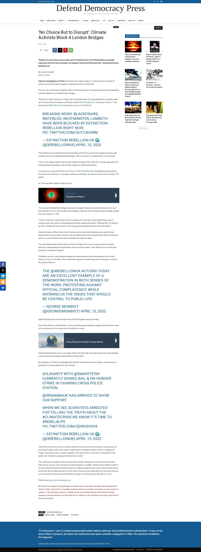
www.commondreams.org (59, 480)
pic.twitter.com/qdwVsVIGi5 (69, 426)
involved (69, 325)
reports (69, 183)
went (59, 353)
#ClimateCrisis (88, 102)
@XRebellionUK (65, 271)
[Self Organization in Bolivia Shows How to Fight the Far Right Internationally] (133, 107)
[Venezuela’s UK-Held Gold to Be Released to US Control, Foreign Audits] (154, 107)
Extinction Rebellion (63, 515)
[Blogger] (3, 282)
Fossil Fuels (74, 515)
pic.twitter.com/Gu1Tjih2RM (70, 132)
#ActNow (71, 171)
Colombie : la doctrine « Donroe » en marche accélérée (154, 85)
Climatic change (49, 515)
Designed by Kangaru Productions (47, 16)
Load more (143, 128)
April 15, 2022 (88, 145)
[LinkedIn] (3, 276)
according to (48, 259)
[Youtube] (161, 1)
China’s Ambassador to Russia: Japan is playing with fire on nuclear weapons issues (154, 59)
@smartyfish (87, 374)
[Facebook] (155, 1)
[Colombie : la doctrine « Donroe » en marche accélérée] (154, 75)
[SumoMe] (3, 288)
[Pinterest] (65, 50)
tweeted (107, 102)
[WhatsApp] (71, 50)
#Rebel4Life (53, 421)
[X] (158, 1)
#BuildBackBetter (53, 105)
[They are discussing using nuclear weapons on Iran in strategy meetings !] (133, 46)
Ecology (116, 27)
